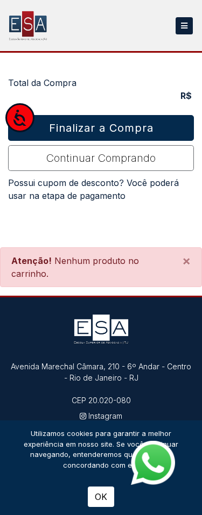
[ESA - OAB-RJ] (28, 25)
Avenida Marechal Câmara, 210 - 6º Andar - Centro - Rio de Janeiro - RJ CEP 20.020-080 (101, 383)
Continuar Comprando (101, 158)
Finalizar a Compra (101, 127)
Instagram (104, 415)
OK (101, 496)
